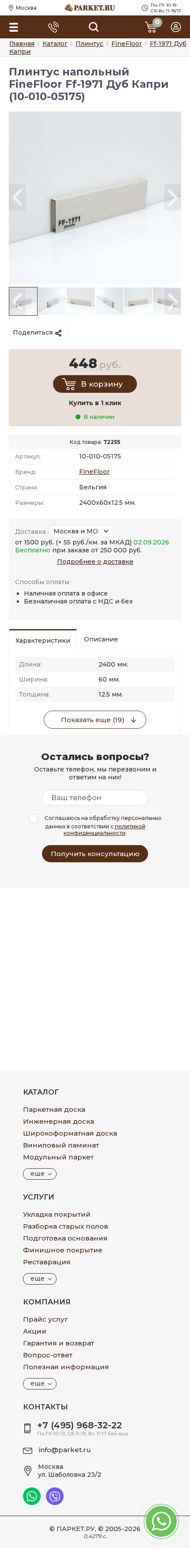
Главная (21, 44)
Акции (34, 1331)
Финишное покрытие (63, 1250)
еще (37, 1173)
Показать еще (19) (93, 719)
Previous (17, 198)
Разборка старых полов (65, 1226)
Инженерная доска (58, 1121)
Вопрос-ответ (47, 1355)
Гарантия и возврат (58, 1343)
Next (172, 198)
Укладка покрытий (57, 1214)
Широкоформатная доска (70, 1133)
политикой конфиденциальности (104, 829)
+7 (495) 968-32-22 (79, 1425)
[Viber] (55, 1503)
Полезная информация (66, 1367)
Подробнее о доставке (95, 562)
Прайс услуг (45, 1319)
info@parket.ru (65, 1450)
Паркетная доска (54, 1109)
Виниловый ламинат (61, 1145)
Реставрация (47, 1262)
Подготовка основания (65, 1238)
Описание (101, 639)
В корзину (102, 384)
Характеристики (42, 641)
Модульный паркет (58, 1157)
